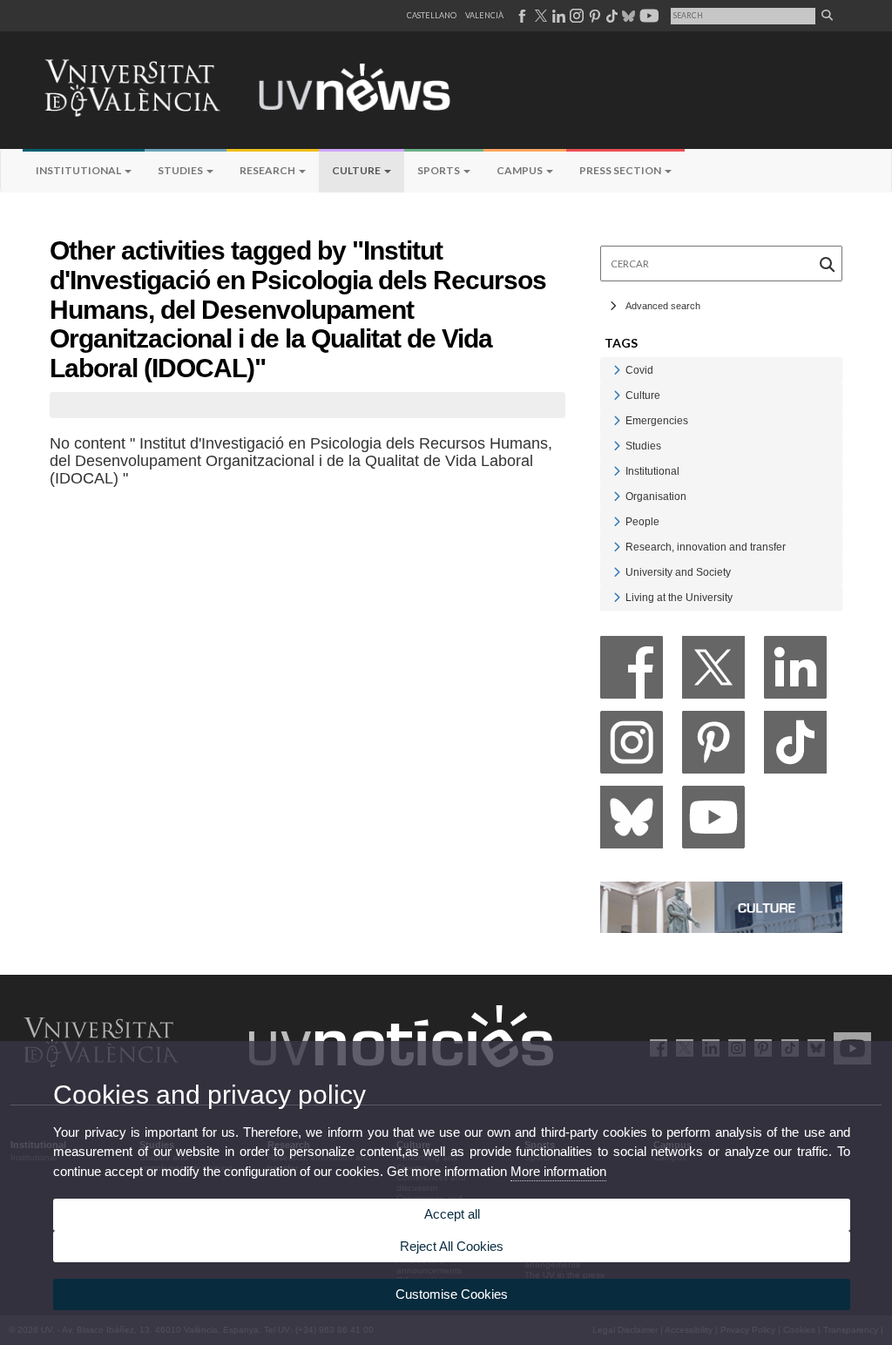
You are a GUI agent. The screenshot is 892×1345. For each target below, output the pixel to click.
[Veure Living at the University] (616, 597)
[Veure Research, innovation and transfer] (616, 546)
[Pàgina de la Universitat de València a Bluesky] (626, 15)
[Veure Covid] (616, 369)
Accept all (452, 1213)
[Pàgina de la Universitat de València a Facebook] (521, 15)
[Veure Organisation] (616, 496)
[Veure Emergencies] (616, 420)
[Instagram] (631, 747)
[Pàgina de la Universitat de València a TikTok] (611, 15)
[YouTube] (713, 821)
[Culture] (721, 905)
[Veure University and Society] (616, 571)
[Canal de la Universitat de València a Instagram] (576, 15)
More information (558, 1171)
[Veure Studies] (616, 445)
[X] (713, 672)
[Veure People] (616, 521)
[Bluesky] (631, 821)
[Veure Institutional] (616, 470)
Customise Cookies (451, 1294)
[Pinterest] (713, 747)
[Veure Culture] (616, 395)
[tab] (721, 369)
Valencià (484, 15)
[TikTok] (795, 747)
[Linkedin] (795, 672)
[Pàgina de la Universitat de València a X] (539, 15)
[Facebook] (631, 672)
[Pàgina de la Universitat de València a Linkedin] (557, 15)
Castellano (431, 15)
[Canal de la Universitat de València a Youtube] (647, 15)
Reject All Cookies (451, 1246)
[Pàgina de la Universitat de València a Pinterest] (593, 15)
